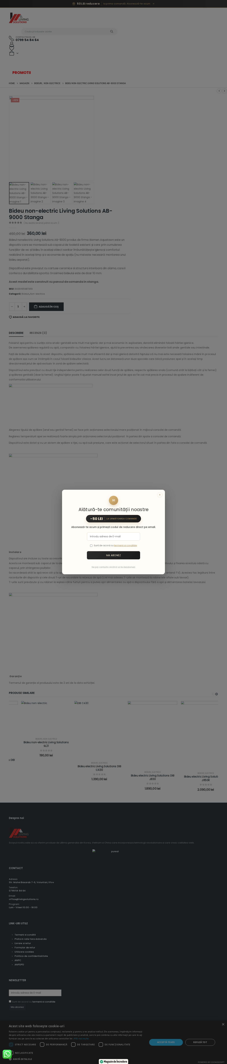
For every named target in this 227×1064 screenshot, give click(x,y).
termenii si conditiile (125, 545)
